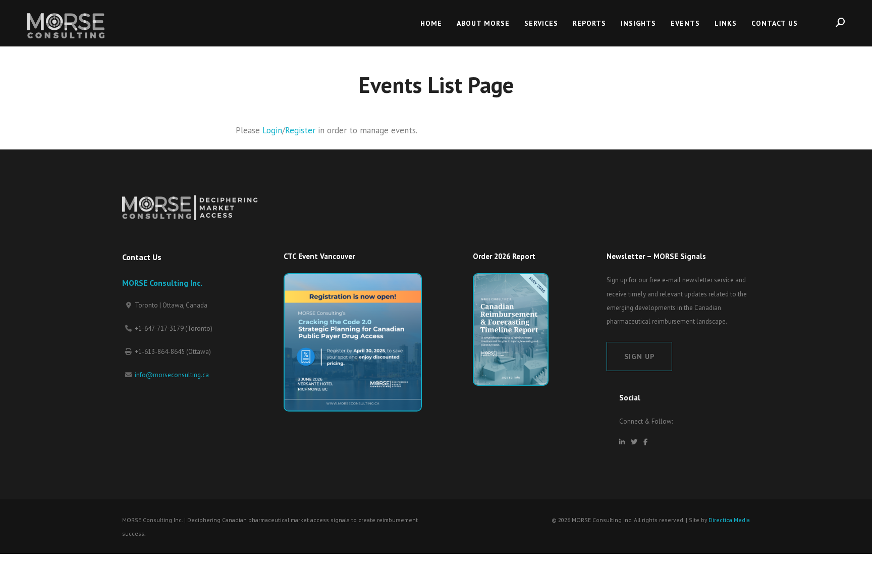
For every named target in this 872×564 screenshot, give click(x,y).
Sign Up (639, 356)
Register (300, 130)
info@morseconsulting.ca (172, 375)
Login (272, 130)
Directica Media (729, 520)
